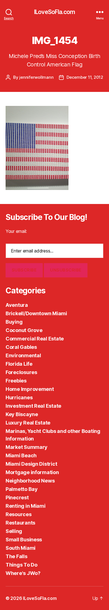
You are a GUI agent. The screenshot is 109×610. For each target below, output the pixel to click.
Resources (19, 514)
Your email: (16, 231)
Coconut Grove (24, 330)
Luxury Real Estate (28, 423)
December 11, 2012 (85, 77)
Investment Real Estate (33, 406)
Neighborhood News (30, 481)
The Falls (16, 556)
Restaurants (20, 523)
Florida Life (19, 364)
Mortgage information (32, 472)
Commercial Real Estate (35, 339)
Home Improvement (30, 389)
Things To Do (21, 565)
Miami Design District (31, 464)
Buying (14, 322)
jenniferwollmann (36, 77)
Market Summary (27, 447)
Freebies (16, 381)
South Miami (20, 548)
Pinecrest (17, 497)
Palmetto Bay (22, 489)
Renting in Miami (26, 506)
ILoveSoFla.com (54, 12)
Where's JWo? (23, 573)
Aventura (17, 305)
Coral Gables (21, 347)
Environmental (23, 355)
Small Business (24, 539)
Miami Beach (21, 455)
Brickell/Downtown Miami (36, 313)
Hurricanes (19, 397)
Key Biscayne (22, 414)
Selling (14, 531)
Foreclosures (21, 372)
